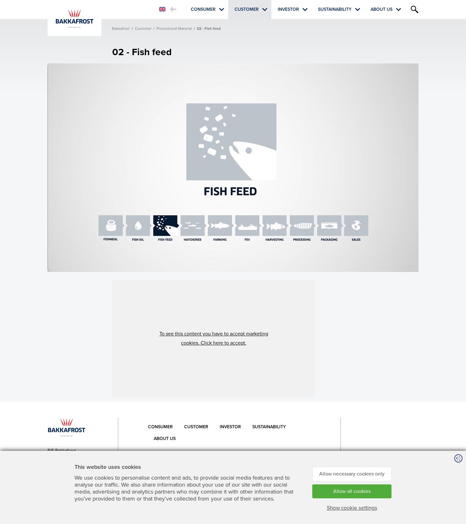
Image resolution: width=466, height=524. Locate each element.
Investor (288, 9)
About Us (381, 9)
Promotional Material (174, 28)
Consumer (203, 9)
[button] (213, 338)
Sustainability (335, 9)
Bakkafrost (121, 28)
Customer (247, 9)
